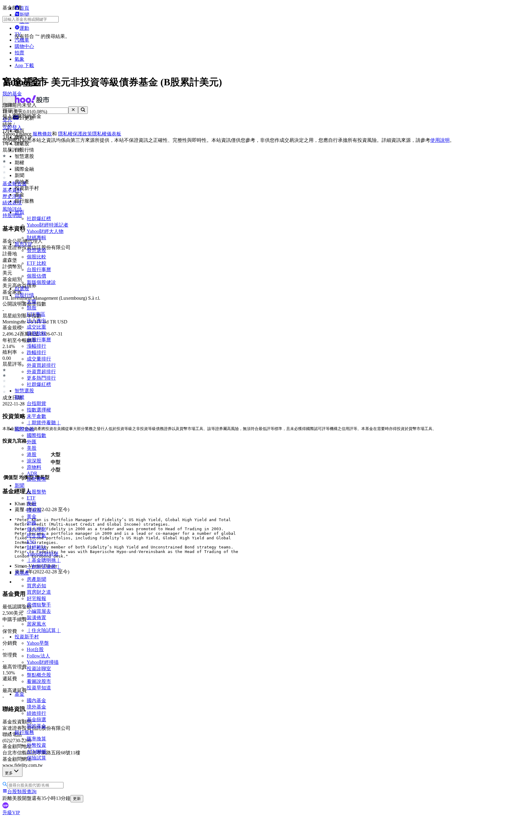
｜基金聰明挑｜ (44, 560)
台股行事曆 (39, 269)
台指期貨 (36, 403)
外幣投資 (36, 745)
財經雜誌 (36, 547)
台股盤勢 (36, 491)
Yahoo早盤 (38, 643)
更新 (77, 798)
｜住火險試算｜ (44, 630)
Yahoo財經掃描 (43, 662)
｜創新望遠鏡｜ (44, 566)
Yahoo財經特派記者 (47, 224)
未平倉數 (36, 416)
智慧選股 (36, 250)
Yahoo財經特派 (43, 553)
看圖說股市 (39, 681)
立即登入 (12, 127)
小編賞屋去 (39, 611)
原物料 (34, 467)
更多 (9, 773)
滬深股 (34, 460)
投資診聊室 (39, 668)
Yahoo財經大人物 (45, 231)
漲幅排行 (36, 346)
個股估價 (36, 275)
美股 (31, 448)
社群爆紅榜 (39, 218)
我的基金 (36, 726)
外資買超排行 (41, 365)
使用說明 (440, 140)
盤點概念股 (39, 675)
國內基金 (36, 700)
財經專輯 (36, 237)
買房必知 (36, 585)
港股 (31, 454)
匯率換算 (36, 738)
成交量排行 (39, 358)
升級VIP (11, 812)
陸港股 (34, 510)
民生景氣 (36, 535)
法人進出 (36, 320)
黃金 (31, 516)
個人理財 (36, 529)
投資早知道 (39, 687)
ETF (31, 497)
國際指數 (36, 435)
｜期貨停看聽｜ (44, 422)
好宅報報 (36, 598)
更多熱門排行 (41, 378)
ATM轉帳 (37, 751)
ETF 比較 (36, 263)
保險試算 (36, 757)
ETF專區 (36, 314)
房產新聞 (36, 579)
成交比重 (36, 326)
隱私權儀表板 (106, 133)
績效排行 (36, 713)
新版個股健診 (41, 282)
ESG (31, 541)
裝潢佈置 (36, 617)
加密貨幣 (36, 479)
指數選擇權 (39, 409)
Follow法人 (38, 655)
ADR (32, 473)
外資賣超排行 (41, 371)
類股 (31, 307)
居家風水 (36, 624)
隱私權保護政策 (75, 133)
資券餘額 (36, 333)
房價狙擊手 (39, 604)
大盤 (31, 301)
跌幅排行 (36, 352)
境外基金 (36, 706)
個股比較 (36, 256)
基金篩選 (36, 719)
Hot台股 (35, 649)
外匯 (31, 441)
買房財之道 (39, 592)
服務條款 (42, 133)
